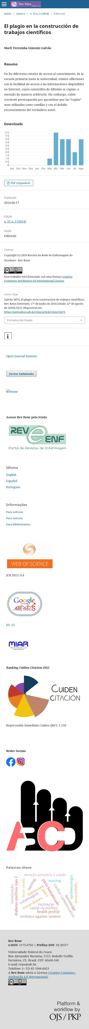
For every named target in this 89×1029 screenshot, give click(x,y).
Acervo (20, 13)
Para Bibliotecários (18, 524)
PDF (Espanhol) (20, 183)
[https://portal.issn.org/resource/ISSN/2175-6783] (12, 392)
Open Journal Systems (21, 356)
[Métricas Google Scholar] (24, 617)
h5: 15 (11, 625)
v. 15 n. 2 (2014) (39, 13)
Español (11, 481)
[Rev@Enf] (37, 450)
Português (13, 487)
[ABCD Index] (44, 850)
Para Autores (14, 518)
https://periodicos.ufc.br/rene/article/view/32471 (34, 312)
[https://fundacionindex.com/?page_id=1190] (44, 717)
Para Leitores (14, 512)
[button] (8, 336)
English (11, 475)
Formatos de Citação (19, 320)
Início (7, 13)
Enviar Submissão (21, 374)
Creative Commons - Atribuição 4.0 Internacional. (42, 975)
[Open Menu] (4, 4)
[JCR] (29, 567)
